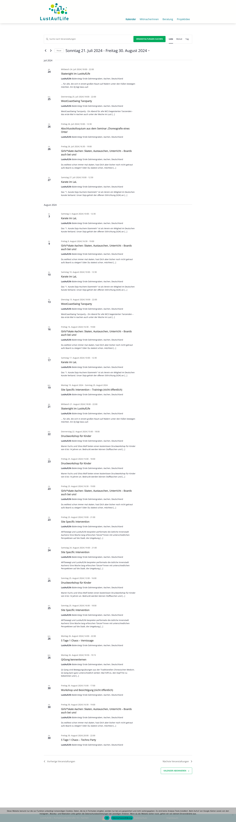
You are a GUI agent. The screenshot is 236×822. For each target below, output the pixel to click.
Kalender (131, 19)
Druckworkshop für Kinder (76, 436)
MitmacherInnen (149, 19)
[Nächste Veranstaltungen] (50, 50)
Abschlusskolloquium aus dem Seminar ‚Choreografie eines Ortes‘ (95, 130)
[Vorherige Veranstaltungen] (45, 50)
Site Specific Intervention (75, 521)
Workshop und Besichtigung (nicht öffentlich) (87, 690)
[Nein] (232, 814)
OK (107, 818)
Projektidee (183, 19)
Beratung (168, 19)
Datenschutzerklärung (122, 818)
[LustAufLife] (54, 11)
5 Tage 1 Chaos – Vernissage (77, 640)
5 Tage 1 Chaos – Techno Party (78, 739)
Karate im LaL (69, 181)
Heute (59, 50)
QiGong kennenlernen (73, 659)
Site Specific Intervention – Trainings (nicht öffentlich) (91, 389)
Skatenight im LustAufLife (75, 73)
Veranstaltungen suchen (149, 39)
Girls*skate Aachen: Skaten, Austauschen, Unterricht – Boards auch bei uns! (96, 333)
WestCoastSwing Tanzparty (76, 101)
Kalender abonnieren (175, 770)
